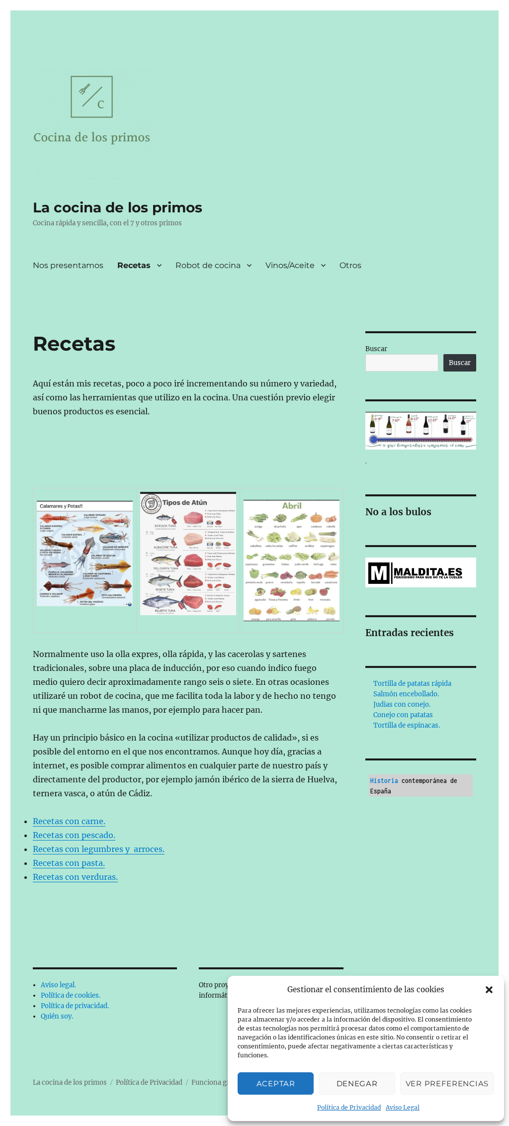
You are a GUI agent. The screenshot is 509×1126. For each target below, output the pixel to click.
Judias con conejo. (401, 704)
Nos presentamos (68, 265)
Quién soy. (57, 1016)
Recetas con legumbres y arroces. (99, 849)
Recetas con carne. (69, 821)
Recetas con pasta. (69, 863)
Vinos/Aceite (290, 265)
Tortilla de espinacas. (406, 725)
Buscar (376, 349)
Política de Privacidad (349, 1107)
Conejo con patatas (403, 715)
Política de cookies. (70, 995)
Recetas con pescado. (74, 835)
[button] (489, 990)
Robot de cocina (208, 265)
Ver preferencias (447, 1083)
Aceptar (275, 1083)
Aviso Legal (403, 1107)
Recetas (134, 265)
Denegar (357, 1083)
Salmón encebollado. (406, 694)
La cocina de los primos (117, 207)
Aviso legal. (58, 985)
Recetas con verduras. (75, 877)
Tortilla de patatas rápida (412, 683)
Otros (350, 265)
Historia (384, 780)
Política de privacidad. (75, 1006)
